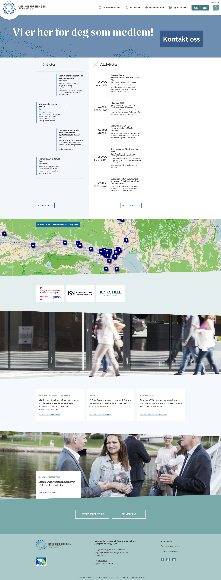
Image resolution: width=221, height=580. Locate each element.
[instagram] (168, 559)
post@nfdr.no (107, 563)
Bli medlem (129, 514)
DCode (143, 577)
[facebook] (162, 559)
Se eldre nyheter (45, 205)
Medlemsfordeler (92, 514)
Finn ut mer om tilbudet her (100, 415)
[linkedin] (174, 559)
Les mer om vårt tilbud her (49, 415)
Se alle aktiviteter (131, 205)
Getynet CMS (115, 577)
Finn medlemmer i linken (48, 492)
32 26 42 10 (102, 560)
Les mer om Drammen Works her (153, 415)
